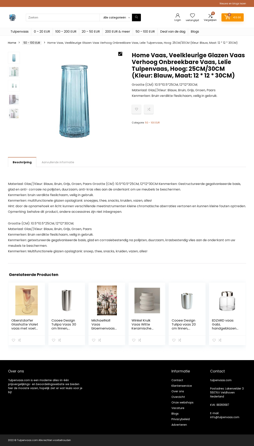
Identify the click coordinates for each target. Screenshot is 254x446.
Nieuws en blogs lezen (233, 3)
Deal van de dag (172, 31)
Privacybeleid (180, 419)
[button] (120, 54)
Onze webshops (182, 402)
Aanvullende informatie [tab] (58, 162)
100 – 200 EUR (65, 31)
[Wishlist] (192, 16)
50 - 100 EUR (32, 43)
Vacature (177, 408)
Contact (177, 380)
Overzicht (178, 397)
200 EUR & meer (117, 31)
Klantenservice (181, 386)
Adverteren (179, 425)
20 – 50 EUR (91, 31)
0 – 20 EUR (42, 31)
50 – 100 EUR (145, 31)
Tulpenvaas (20, 31)
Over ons (177, 391)
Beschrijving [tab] (22, 162)
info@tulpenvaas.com (224, 417)
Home (12, 43)
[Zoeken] (136, 17)
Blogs (195, 31)
